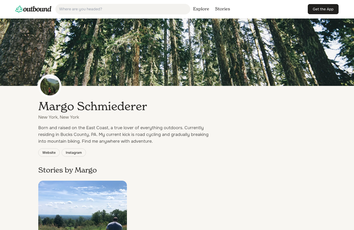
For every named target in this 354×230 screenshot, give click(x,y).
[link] (33, 9)
